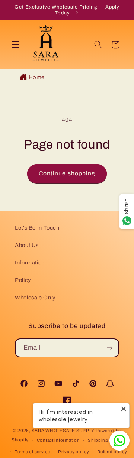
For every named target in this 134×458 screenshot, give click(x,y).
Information (30, 263)
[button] (15, 44)
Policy (23, 280)
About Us (27, 245)
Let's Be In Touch (37, 228)
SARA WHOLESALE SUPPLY (63, 430)
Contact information (58, 440)
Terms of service (32, 451)
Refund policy (112, 451)
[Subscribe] (109, 347)
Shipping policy (105, 440)
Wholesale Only (35, 298)
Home (37, 77)
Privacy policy (73, 451)
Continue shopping (67, 173)
